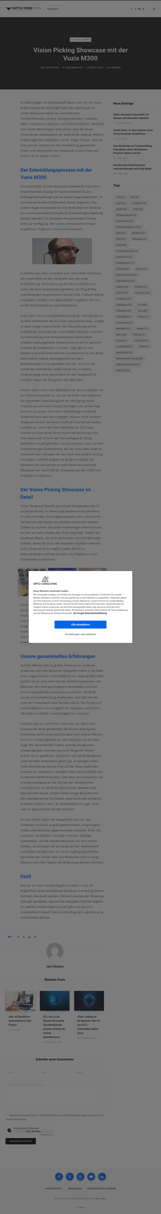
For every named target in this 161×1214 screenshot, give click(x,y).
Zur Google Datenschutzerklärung (90, 613)
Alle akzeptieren (80, 624)
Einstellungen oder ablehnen (80, 634)
